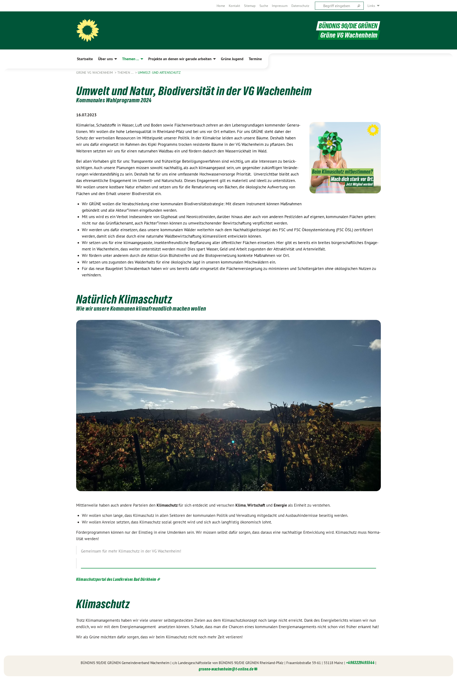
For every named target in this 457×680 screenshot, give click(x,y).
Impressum (280, 6)
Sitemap (250, 6)
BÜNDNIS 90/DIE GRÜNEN (348, 26)
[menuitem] (221, 5)
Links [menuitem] (371, 6)
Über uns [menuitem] (105, 58)
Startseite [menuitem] (85, 58)
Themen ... (125, 72)
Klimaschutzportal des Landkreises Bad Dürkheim (116, 579)
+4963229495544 (360, 662)
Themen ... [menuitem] (130, 58)
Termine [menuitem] (255, 58)
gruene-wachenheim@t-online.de (226, 668)
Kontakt (234, 6)
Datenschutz (300, 6)
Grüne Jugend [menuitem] (232, 58)
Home (221, 6)
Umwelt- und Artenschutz (159, 72)
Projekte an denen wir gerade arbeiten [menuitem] (180, 58)
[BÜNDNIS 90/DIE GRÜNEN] (87, 30)
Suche (263, 6)
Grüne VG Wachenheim (95, 72)
